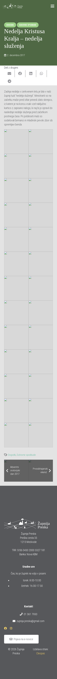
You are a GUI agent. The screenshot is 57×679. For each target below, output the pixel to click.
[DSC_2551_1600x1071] (16, 239)
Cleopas (40, 653)
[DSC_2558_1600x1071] (16, 288)
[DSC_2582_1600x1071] (16, 435)
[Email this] (9, 73)
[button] (52, 6)
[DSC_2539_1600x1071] (16, 190)
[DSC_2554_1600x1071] (16, 264)
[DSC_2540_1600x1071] (41, 190)
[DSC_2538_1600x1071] (41, 166)
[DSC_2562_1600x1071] (16, 313)
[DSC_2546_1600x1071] (16, 215)
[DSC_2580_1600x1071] (41, 410)
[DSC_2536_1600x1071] (41, 141)
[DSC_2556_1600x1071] (41, 264)
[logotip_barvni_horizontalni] (13, 6)
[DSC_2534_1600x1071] (16, 141)
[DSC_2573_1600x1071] (41, 361)
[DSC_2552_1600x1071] (41, 239)
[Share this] (20, 73)
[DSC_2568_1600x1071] (16, 337)
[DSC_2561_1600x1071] (41, 288)
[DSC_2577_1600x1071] (41, 386)
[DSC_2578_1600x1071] (16, 410)
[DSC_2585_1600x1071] (41, 435)
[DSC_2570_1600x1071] (41, 337)
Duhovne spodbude (26, 454)
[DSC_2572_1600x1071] (16, 361)
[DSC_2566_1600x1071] (41, 313)
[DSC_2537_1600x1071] (16, 166)
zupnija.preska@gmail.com (30, 621)
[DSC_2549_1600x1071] (41, 215)
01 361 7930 (30, 614)
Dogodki (12, 454)
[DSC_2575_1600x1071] (16, 386)
